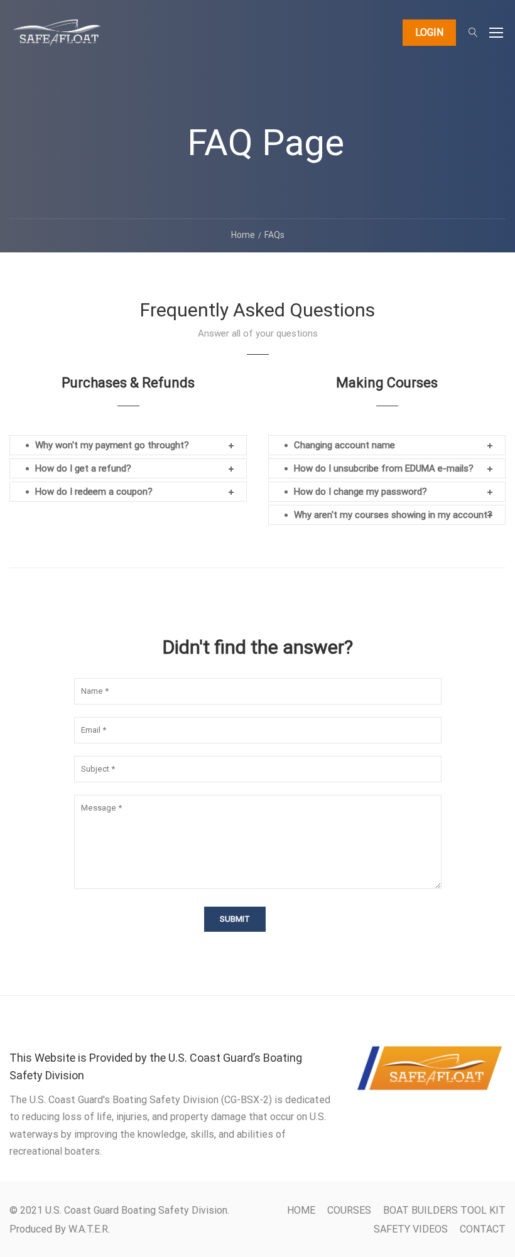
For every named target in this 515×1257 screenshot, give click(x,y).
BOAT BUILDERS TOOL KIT (444, 1210)
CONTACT (483, 1229)
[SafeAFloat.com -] (56, 38)
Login (429, 32)
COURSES (349, 1210)
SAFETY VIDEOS (411, 1229)
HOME (301, 1210)
